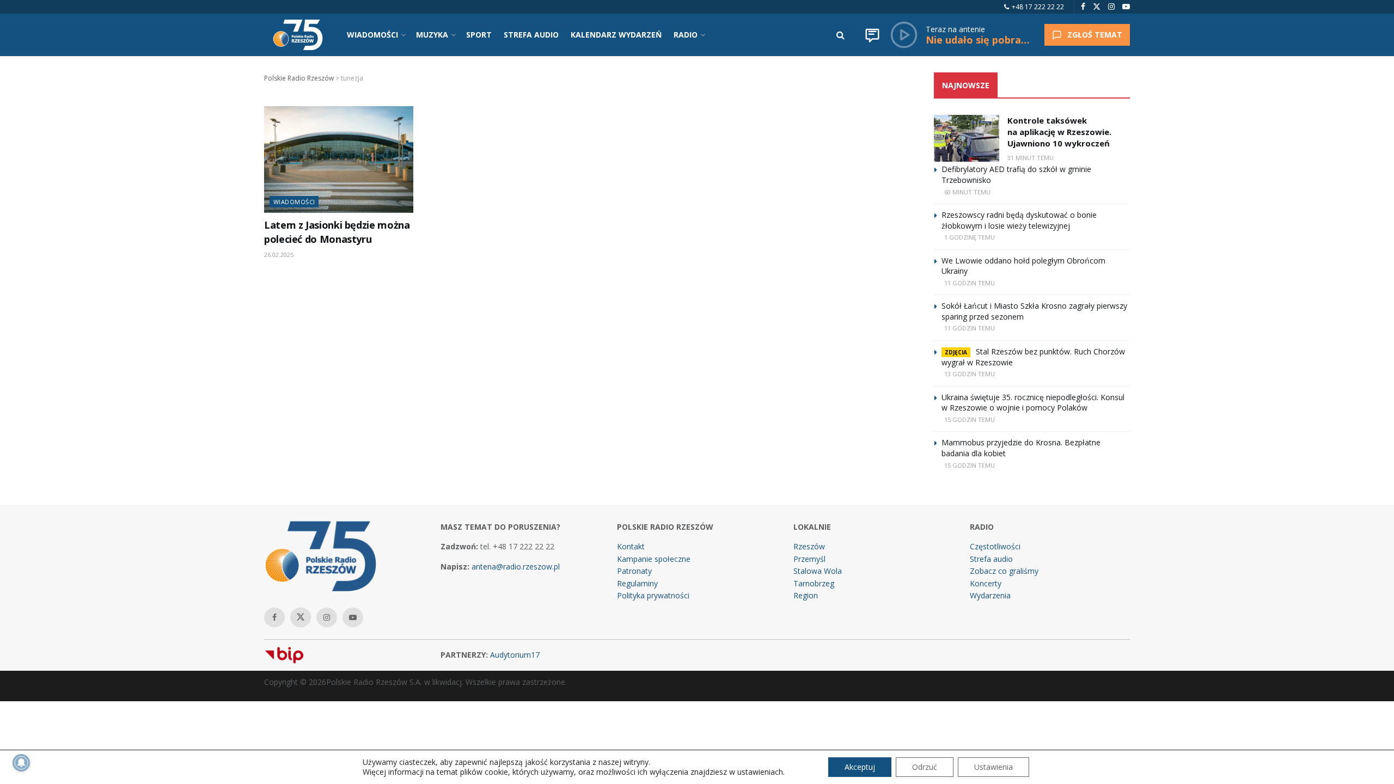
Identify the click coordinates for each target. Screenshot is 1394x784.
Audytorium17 (515, 655)
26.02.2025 (279, 254)
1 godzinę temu (969, 237)
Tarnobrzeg (813, 583)
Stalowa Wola (817, 571)
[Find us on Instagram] (1111, 7)
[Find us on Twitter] (1096, 7)
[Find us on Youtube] (1126, 7)
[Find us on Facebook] (1083, 7)
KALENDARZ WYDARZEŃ (616, 34)
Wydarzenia (990, 595)
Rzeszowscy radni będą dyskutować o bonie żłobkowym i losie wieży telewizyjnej (1019, 220)
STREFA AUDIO (531, 34)
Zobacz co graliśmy (1004, 571)
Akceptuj (860, 767)
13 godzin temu (969, 374)
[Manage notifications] (21, 762)
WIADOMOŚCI (372, 34)
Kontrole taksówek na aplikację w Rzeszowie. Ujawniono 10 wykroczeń (1059, 132)
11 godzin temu (969, 283)
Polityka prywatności (653, 595)
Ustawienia (993, 767)
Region (805, 595)
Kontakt (631, 546)
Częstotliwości (995, 546)
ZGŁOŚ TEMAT (1094, 34)
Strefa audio (991, 559)
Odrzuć (924, 767)
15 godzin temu (969, 419)
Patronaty (634, 571)
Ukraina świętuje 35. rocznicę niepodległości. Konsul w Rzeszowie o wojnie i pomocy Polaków (1032, 402)
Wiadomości (294, 202)
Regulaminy (637, 583)
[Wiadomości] (872, 34)
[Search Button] (840, 35)
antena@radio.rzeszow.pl (516, 566)
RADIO (686, 34)
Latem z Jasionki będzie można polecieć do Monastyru (336, 231)
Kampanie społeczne (653, 559)
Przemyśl (809, 559)
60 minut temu (967, 192)
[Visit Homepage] (298, 35)
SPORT (479, 34)
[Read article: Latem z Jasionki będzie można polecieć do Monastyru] (338, 159)
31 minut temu (1030, 158)
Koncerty (985, 583)
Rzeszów (809, 546)
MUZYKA (432, 34)
